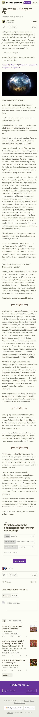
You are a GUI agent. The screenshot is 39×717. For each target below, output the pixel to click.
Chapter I (5, 65)
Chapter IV (33, 65)
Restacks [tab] (15, 596)
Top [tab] (4, 621)
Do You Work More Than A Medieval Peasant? (13, 627)
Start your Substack (14, 708)
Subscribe (27, 3)
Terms (32, 701)
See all (5, 675)
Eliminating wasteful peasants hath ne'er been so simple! (14, 649)
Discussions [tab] (17, 621)
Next (32, 582)
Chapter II (14, 65)
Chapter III (23, 65)
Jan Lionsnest (10, 20)
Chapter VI (15, 67)
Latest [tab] (9, 621)
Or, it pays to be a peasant (10, 665)
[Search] (35, 621)
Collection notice (19, 703)
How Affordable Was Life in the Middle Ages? (13, 661)
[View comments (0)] (11, 27)
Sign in (35, 3)
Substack (10, 713)
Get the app (29, 708)
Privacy (26, 701)
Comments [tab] (6, 596)
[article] (19, 631)
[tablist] (10, 596)
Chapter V (6, 67)
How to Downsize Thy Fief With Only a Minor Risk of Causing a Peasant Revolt (13, 643)
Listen (35, 21)
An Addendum (7, 631)
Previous (8, 582)
